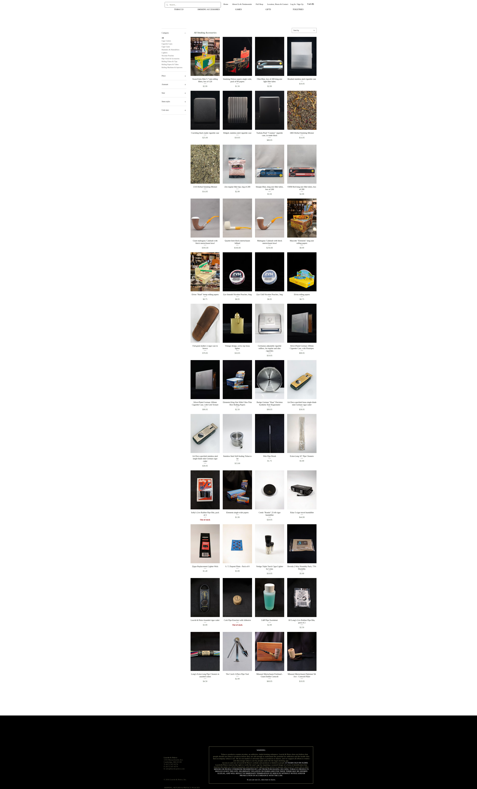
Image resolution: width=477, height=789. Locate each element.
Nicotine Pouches (168, 56)
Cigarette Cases (167, 44)
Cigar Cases (166, 47)
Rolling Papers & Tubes (170, 64)
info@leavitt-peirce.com (175, 769)
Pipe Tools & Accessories (170, 59)
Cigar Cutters (166, 41)
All (163, 38)
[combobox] (304, 30)
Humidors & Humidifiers (170, 50)
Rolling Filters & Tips (169, 61)
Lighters (164, 53)
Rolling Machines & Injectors (172, 67)
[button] (309, 4)
